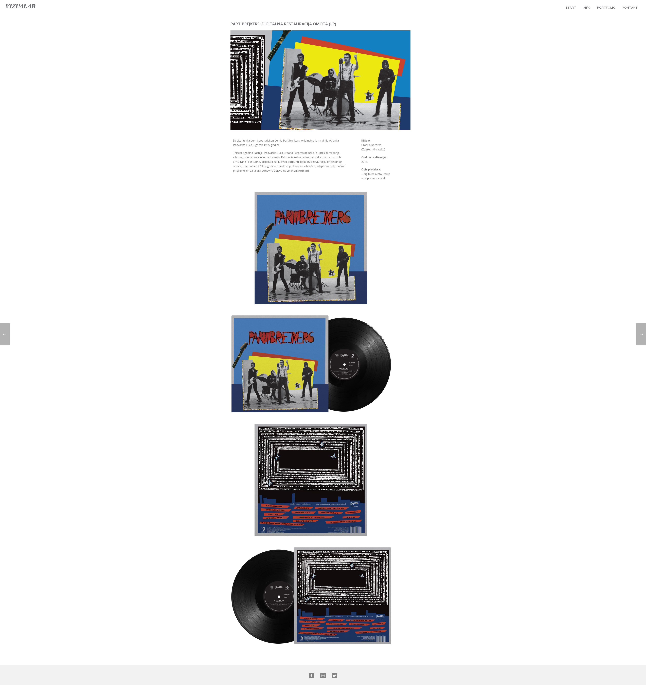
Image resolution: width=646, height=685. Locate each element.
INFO (586, 7)
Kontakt (630, 7)
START (571, 7)
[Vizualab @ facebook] (311, 676)
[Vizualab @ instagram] (323, 676)
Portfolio (606, 7)
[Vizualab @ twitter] (334, 676)
